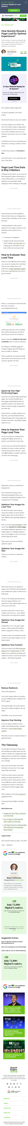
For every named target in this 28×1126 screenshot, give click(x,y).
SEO (3, 845)
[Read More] (14, 1022)
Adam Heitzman (12, 52)
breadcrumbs (15, 651)
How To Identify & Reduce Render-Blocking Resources (12, 942)
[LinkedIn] (10, 1084)
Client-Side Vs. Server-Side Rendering (13, 950)
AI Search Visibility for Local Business (13, 1056)
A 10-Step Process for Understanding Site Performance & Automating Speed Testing (15, 827)
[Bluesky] (9, 1087)
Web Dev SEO (9, 845)
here (16, 455)
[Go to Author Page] (3, 52)
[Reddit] (15, 1087)
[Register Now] (14, 999)
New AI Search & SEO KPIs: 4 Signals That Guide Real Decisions (13, 1010)
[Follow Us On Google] (14, 853)
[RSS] (19, 1087)
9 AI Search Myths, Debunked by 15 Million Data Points (13, 1033)
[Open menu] (3, 15)
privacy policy (12, 928)
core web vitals (17, 243)
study (18, 346)
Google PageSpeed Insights (17, 269)
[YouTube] (14, 1084)
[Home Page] (11, 15)
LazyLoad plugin (17, 525)
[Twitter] (20, 1084)
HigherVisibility (20, 880)
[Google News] (7, 1084)
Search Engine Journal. (16, 1122)
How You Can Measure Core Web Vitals (13, 947)
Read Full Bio (14, 873)
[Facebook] (17, 1084)
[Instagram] (12, 1087)
